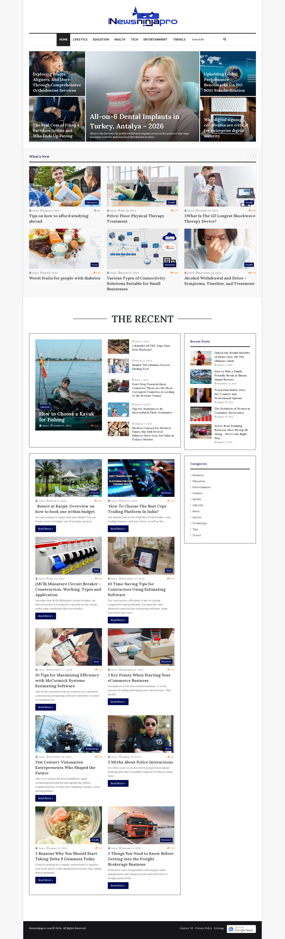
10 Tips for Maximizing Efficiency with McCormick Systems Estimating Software (67, 680)
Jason (35, 210)
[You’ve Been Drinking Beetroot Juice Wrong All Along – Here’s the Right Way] (201, 431)
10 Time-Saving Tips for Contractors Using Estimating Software (137, 589)
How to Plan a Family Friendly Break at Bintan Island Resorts (230, 375)
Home (63, 39)
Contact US (186, 928)
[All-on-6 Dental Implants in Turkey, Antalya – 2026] (142, 96)
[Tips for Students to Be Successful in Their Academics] (118, 409)
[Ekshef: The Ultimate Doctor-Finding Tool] (118, 366)
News (196, 511)
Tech (134, 39)
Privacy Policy (203, 928)
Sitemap (219, 928)
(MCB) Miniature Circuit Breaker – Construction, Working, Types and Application (68, 589)
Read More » (45, 528)
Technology (200, 523)
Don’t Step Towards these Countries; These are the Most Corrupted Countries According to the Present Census (153, 389)
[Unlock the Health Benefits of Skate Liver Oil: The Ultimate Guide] (201, 358)
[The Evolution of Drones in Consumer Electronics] (201, 414)
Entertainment (155, 39)
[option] (142, 96)
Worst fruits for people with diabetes (64, 278)
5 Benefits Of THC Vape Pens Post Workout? (151, 347)
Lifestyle (80, 39)
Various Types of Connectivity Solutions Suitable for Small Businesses (136, 283)
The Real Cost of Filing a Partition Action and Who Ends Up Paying (56, 130)
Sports (197, 517)
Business (198, 475)
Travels (179, 39)
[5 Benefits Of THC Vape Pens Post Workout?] (118, 346)
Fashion (197, 493)
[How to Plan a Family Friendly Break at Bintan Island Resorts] (201, 376)
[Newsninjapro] (142, 16)
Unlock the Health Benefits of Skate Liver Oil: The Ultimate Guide (232, 357)
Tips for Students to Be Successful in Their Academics (152, 410)
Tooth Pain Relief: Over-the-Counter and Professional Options (230, 394)
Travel (197, 535)
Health (119, 39)
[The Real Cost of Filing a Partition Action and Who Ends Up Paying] (57, 119)
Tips (195, 529)
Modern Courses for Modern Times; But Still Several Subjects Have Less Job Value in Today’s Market (153, 433)
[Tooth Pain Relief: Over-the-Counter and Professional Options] (201, 395)
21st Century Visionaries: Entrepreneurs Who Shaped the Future (65, 767)
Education (101, 39)
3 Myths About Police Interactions (140, 762)
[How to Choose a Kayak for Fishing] (68, 385)
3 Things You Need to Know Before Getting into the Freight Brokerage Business (141, 859)
